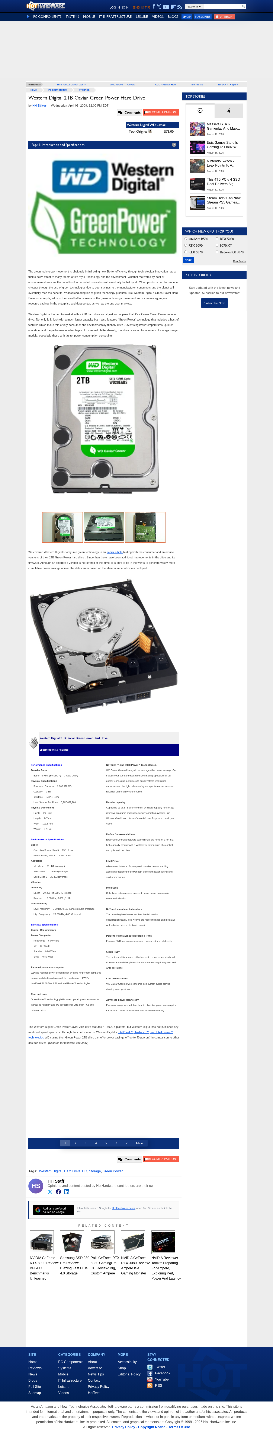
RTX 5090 (195, 245)
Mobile (63, 1374)
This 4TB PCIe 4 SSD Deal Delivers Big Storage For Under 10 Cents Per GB (223, 182)
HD (84, 1171)
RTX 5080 (226, 239)
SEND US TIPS (141, 7)
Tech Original (138, 131)
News (32, 1374)
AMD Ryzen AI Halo (165, 84)
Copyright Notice (152, 1427)
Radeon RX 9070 (231, 252)
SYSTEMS (72, 17)
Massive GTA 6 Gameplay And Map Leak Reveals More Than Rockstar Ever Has (222, 126)
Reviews (35, 1368)
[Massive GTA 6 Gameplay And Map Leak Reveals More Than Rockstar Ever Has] (197, 129)
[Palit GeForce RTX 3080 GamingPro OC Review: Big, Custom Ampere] (102, 1242)
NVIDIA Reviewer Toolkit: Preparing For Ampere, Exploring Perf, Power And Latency (166, 1268)
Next (139, 1143)
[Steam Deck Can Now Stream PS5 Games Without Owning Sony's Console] (197, 203)
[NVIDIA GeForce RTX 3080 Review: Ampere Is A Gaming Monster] (133, 1242)
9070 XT (225, 245)
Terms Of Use (179, 1427)
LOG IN (115, 7)
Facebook (162, 1373)
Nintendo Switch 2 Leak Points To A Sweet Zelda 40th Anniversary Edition (222, 163)
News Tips (96, 1374)
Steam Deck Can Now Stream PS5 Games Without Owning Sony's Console (224, 200)
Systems (64, 1368)
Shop (187, 16)
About (92, 1362)
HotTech (94, 1393)
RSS (158, 1385)
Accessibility (127, 1362)
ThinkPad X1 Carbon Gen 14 (72, 84)
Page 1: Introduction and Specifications (58, 145)
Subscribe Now (214, 303)
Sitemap (34, 1393)
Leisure (64, 1386)
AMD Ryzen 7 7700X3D (122, 84)
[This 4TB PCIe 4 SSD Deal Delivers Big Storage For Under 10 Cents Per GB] (197, 184)
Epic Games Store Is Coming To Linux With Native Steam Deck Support (223, 145)
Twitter (160, 1367)
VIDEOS (158, 17)
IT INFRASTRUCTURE (115, 17)
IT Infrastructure (70, 1380)
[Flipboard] (173, 7)
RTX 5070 (195, 252)
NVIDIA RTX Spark (228, 84)
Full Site (34, 1386)
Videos (63, 1393)
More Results (239, 261)
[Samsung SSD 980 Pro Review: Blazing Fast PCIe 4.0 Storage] (72, 1242)
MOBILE (89, 17)
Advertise (95, 1368)
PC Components (57, 90)
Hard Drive (72, 1171)
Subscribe (203, 16)
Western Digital (50, 1171)
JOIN (125, 7)
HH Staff (56, 1181)
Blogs (32, 1380)
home (33, 90)
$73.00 (169, 131)
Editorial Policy (129, 1374)
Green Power (113, 1171)
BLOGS (173, 17)
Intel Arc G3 (197, 84)
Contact (94, 1380)
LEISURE (142, 17)
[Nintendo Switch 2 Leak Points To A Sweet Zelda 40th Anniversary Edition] (197, 166)
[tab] (200, 111)
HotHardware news (123, 1208)
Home (33, 1362)
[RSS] (179, 7)
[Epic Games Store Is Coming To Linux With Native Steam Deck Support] (197, 147)
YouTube (162, 1379)
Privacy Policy (98, 1386)
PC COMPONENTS (47, 17)
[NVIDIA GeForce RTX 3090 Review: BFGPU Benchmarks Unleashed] (42, 1242)
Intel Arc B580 (198, 239)
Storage (84, 90)
